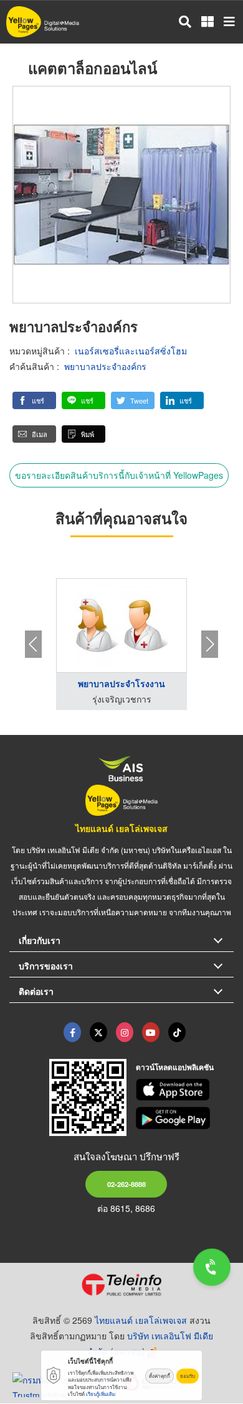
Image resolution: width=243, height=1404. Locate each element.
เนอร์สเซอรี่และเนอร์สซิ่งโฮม (131, 350)
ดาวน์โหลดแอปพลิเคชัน (175, 1067)
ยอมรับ (187, 1375)
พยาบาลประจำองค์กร (105, 366)
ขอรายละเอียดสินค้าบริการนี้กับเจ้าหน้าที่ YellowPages (119, 475)
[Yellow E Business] (72, 1032)
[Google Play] (185, 1118)
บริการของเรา (46, 965)
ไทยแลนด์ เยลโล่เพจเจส (121, 828)
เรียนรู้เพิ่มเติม (100, 1393)
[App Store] (185, 1090)
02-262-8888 (126, 1184)
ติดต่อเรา (36, 991)
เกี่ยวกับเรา (39, 940)
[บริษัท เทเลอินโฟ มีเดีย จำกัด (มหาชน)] (121, 1284)
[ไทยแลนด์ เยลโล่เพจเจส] (98, 1032)
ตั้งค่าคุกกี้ (159, 1375)
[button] (34, 400)
